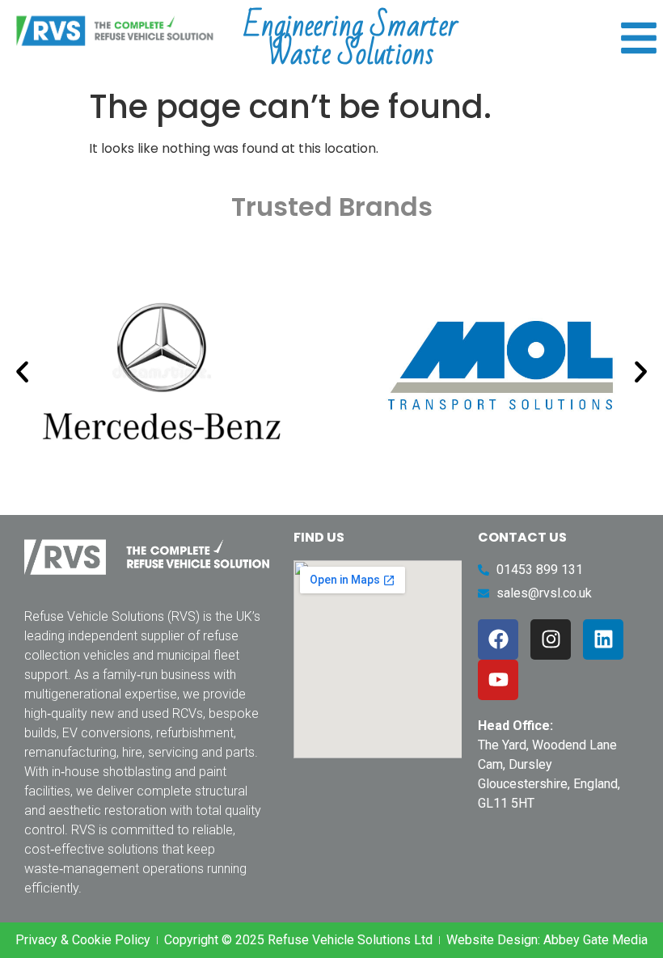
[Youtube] (498, 680)
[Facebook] (498, 639)
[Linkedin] (603, 639)
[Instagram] (550, 639)
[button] (22, 371)
